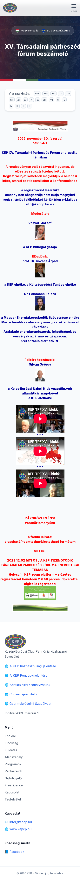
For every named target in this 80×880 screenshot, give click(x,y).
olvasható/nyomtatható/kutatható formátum (40, 542)
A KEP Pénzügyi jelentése (28, 675)
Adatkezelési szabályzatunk (30, 685)
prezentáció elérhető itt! (40, 341)
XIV (68, 93)
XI (25, 100)
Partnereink (13, 771)
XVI (53, 93)
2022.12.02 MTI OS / (40, 565)
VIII (44, 100)
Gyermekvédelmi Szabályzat (30, 704)
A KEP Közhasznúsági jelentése (33, 666)
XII (18, 100)
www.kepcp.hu (20, 829)
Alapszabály (14, 757)
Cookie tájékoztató (23, 694)
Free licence (14, 785)
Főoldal (10, 736)
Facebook (17, 852)
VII (51, 100)
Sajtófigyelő (13, 778)
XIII (11, 100)
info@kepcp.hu (37, 204)
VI (58, 100)
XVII (46, 93)
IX (38, 100)
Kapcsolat (12, 792)
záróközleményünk (40, 523)
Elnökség (11, 743)
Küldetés (11, 750)
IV (11, 106)
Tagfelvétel (13, 799)
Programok (13, 764)
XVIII (37, 93)
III (17, 106)
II (23, 106)
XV (60, 93)
